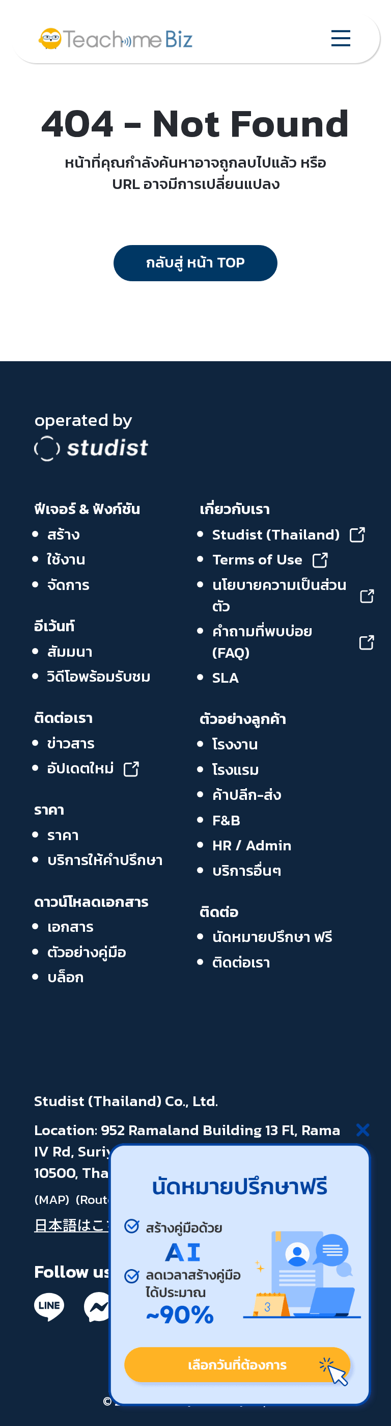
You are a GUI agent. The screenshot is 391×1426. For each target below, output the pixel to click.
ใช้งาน (66, 559)
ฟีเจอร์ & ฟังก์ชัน (87, 509)
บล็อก (65, 977)
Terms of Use (257, 560)
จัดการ (68, 585)
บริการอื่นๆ (247, 870)
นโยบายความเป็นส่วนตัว (279, 596)
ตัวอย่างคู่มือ (86, 952)
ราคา (49, 809)
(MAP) (52, 1199)
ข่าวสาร (71, 743)
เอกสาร (70, 927)
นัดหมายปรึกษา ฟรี (272, 937)
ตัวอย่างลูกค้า (243, 719)
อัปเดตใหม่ (80, 768)
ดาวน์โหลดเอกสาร (91, 902)
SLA (225, 677)
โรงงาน (235, 744)
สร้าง (63, 534)
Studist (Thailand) (276, 535)
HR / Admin (252, 845)
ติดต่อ (219, 912)
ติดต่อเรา (63, 718)
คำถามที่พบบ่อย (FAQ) (262, 642)
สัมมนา (70, 651)
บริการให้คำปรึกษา (105, 860)
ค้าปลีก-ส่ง (246, 795)
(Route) (97, 1199)
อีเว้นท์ (54, 626)
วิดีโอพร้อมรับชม (99, 676)
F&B (226, 820)
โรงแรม (235, 770)
